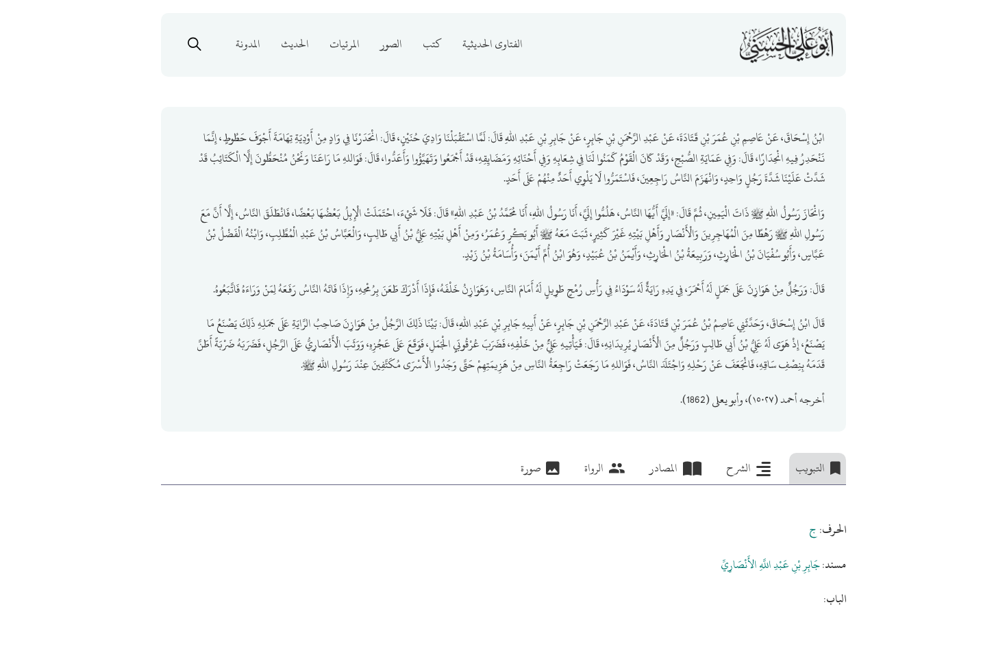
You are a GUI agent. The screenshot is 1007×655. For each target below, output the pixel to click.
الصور (391, 44)
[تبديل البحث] (194, 44)
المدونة (248, 44)
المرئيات (345, 44)
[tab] (817, 468)
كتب (432, 44)
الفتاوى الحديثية (492, 44)
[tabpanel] (503, 547)
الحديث (295, 44)
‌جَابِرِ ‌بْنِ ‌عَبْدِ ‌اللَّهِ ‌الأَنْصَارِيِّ (770, 565)
